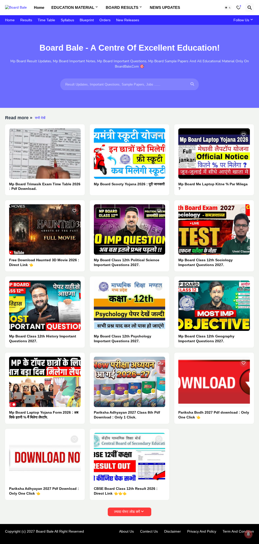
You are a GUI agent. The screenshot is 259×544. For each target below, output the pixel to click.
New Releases (127, 20)
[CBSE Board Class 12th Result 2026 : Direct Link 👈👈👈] (129, 458)
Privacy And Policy (201, 531)
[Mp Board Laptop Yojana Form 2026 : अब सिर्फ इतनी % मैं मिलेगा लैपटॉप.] (45, 382)
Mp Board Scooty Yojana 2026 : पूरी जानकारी (129, 184)
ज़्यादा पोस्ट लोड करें (127, 512)
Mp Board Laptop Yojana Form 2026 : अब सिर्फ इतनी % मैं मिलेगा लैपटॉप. (43, 414)
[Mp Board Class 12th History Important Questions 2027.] (45, 305)
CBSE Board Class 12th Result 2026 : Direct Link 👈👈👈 (126, 491)
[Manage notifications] (248, 534)
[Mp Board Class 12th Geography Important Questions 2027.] (214, 305)
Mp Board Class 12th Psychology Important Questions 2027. (122, 338)
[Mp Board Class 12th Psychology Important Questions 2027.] (129, 305)
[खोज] (249, 7)
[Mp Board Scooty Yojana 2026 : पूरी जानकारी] (129, 153)
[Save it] (74, 134)
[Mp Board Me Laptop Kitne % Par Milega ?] (214, 153)
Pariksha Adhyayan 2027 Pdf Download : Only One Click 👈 (44, 491)
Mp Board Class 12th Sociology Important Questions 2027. (205, 262)
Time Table (46, 20)
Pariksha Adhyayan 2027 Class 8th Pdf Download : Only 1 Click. (127, 414)
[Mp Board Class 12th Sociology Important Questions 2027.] (214, 229)
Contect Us (149, 531)
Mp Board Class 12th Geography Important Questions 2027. (206, 338)
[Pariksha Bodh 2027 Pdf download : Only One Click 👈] (214, 382)
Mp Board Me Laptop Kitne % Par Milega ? (213, 186)
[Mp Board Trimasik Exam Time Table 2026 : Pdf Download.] (45, 153)
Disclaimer (172, 531)
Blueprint (87, 20)
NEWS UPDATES (165, 7)
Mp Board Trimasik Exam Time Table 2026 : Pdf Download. (44, 186)
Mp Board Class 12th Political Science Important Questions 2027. (126, 262)
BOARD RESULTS (122, 7)
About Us (126, 531)
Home (39, 7)
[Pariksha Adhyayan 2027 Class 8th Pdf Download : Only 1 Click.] (129, 382)
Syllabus (67, 20)
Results (26, 20)
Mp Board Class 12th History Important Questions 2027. (42, 338)
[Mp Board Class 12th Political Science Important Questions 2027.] (129, 229)
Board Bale (45, 531)
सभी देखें (40, 118)
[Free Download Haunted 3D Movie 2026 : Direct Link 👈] (45, 229)
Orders (105, 20)
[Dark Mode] (228, 7)
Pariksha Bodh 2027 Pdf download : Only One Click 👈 (213, 414)
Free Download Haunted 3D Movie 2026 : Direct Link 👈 (44, 262)
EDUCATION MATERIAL (72, 7)
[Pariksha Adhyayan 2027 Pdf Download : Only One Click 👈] (45, 458)
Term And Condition (238, 531)
